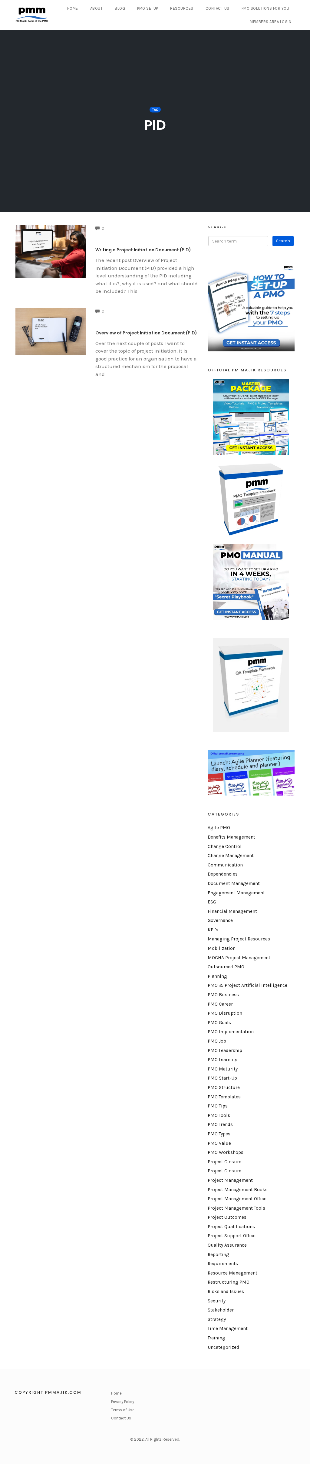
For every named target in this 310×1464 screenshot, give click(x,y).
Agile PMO (219, 827)
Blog (120, 8)
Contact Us (217, 8)
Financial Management (232, 911)
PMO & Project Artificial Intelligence (247, 985)
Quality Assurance (227, 1245)
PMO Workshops (225, 1152)
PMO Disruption (225, 1013)
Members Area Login (270, 21)
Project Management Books (238, 1189)
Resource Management (232, 1273)
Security (217, 1301)
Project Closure (224, 1161)
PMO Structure (224, 1087)
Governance (220, 920)
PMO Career (220, 1004)
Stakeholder (221, 1310)
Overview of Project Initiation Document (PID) (146, 333)
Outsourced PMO (226, 967)
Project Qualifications (231, 1226)
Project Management (230, 1180)
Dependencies (223, 874)
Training (216, 1338)
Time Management (228, 1328)
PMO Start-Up (222, 1078)
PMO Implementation (231, 1031)
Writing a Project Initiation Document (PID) (143, 250)
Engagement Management (236, 893)
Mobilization (222, 948)
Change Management (231, 855)
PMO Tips (218, 1106)
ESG (212, 902)
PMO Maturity (223, 1069)
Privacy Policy (122, 1401)
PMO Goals (219, 1022)
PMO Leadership (225, 1050)
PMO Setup (147, 8)
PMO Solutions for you (265, 8)
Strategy (217, 1319)
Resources (181, 8)
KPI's (213, 930)
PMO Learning (223, 1059)
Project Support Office (232, 1235)
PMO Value (219, 1143)
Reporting (218, 1254)
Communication (225, 865)
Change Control (225, 846)
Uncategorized (223, 1347)
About (96, 8)
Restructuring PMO (228, 1282)
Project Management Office (237, 1198)
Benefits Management (231, 837)
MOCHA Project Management (239, 957)
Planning (217, 976)
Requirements (223, 1263)
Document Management (234, 883)
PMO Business (223, 994)
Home (72, 8)
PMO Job (217, 1041)
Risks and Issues (226, 1291)
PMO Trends (220, 1124)
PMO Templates (224, 1097)
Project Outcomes (227, 1217)
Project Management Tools (236, 1208)
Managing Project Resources (239, 939)
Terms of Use (122, 1410)
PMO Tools (219, 1115)
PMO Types (219, 1134)
